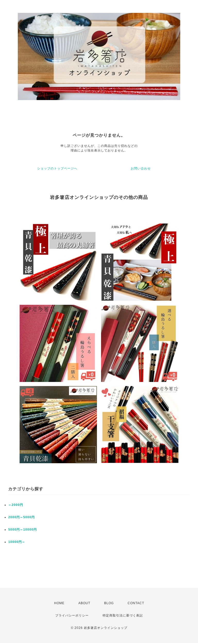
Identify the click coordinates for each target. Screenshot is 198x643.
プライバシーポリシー (72, 615)
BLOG (109, 603)
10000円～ (16, 542)
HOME (59, 603)
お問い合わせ (141, 168)
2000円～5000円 (21, 517)
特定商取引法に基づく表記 (123, 615)
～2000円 (15, 505)
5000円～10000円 (22, 529)
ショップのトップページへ (57, 168)
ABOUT (84, 603)
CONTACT (136, 603)
